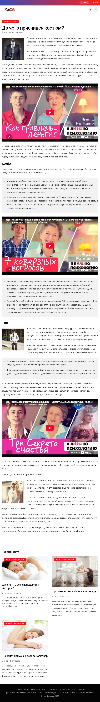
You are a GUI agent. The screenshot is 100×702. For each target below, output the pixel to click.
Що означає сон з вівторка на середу (74, 591)
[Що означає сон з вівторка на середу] (75, 571)
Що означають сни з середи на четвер (25, 655)
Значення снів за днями (14, 559)
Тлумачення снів (10, 22)
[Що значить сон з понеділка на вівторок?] (25, 568)
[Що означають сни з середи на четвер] (25, 635)
